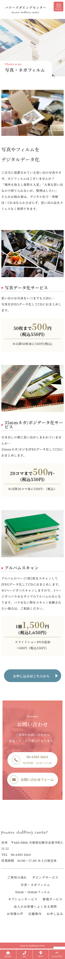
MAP (40, 956)
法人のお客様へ (25, 906)
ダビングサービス (45, 877)
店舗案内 (35, 913)
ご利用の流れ (17, 877)
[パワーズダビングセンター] (32, 9)
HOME (8, 956)
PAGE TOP (57, 956)
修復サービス (52, 899)
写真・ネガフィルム (35, 884)
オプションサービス (23, 899)
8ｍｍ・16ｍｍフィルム (32, 892)
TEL (24, 956)
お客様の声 (15, 913)
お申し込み (55, 913)
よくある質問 (47, 906)
